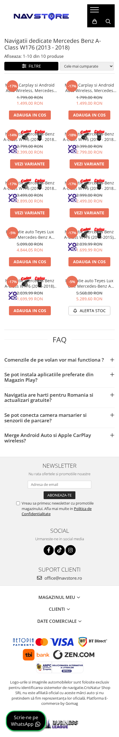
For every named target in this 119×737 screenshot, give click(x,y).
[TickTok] (60, 550)
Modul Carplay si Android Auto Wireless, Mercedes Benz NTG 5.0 (89, 87)
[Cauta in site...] (108, 21)
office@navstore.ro (62, 578)
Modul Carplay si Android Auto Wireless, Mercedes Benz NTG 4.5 (30, 87)
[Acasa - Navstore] (41, 16)
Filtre (33, 66)
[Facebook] (49, 550)
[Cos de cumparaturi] (94, 21)
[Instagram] (71, 550)
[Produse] (95, 11)
